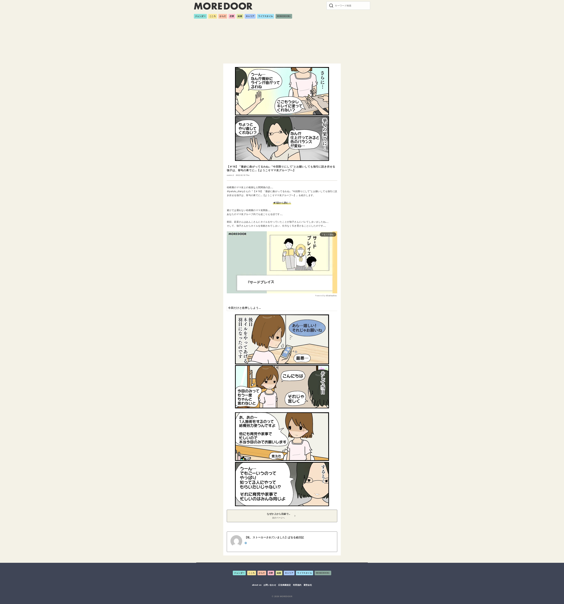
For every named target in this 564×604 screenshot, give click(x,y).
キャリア (250, 16)
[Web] (245, 542)
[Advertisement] (282, 40)
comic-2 (230, 175)
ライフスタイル (265, 16)
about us (256, 584)
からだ (223, 16)
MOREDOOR (286, 596)
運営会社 (308, 584)
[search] (331, 5)
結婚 (240, 16)
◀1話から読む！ (282, 202)
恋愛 (232, 16)
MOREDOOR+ (284, 16)
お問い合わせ (269, 584)
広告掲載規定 (284, 584)
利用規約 (297, 584)
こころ (212, 16)
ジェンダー (200, 16)
